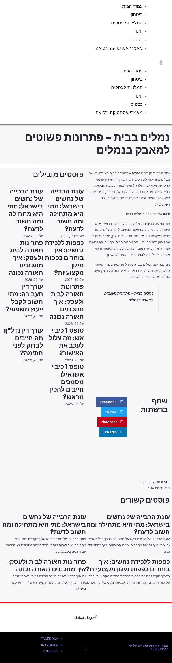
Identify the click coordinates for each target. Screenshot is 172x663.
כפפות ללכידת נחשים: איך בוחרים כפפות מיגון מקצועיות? (64, 258)
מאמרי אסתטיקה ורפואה (119, 48)
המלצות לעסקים (127, 22)
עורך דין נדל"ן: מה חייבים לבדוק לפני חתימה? (23, 342)
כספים (136, 39)
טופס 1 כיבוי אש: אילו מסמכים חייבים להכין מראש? (67, 382)
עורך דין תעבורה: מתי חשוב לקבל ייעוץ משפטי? (24, 298)
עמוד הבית (132, 70)
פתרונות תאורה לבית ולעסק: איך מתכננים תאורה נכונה (26, 258)
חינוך (138, 31)
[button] (78, 60)
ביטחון (137, 14)
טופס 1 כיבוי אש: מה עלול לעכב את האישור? (66, 342)
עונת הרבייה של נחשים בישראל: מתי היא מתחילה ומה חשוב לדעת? (66, 210)
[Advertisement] (129, 356)
